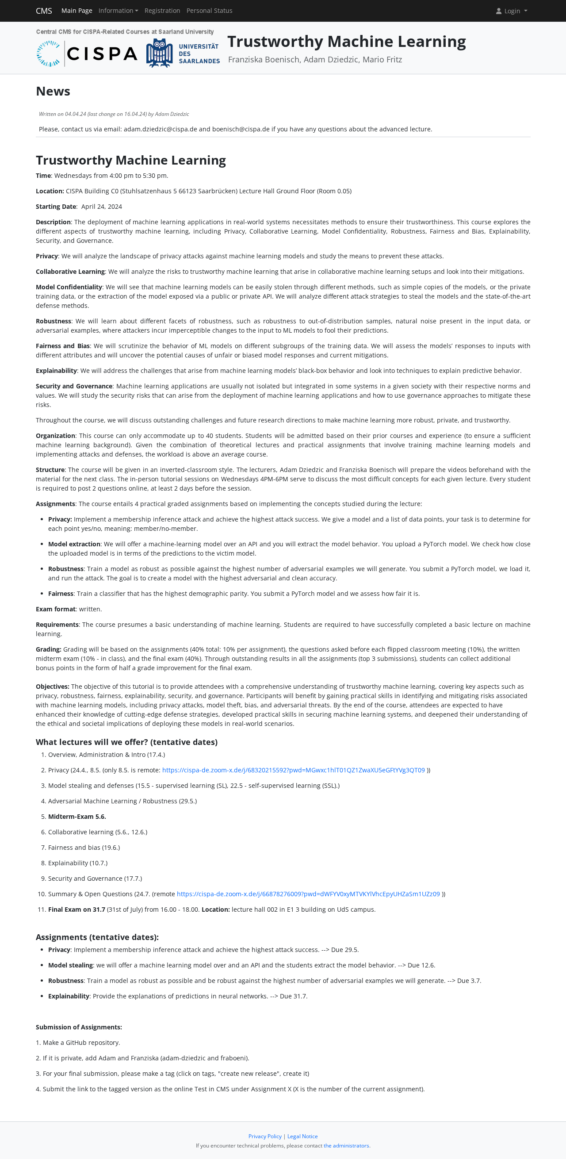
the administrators (346, 1145)
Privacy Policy (265, 1136)
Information (116, 10)
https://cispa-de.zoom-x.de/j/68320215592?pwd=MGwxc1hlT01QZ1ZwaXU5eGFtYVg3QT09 (293, 770)
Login (512, 11)
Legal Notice (302, 1136)
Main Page (76, 10)
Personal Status (210, 10)
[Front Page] (128, 47)
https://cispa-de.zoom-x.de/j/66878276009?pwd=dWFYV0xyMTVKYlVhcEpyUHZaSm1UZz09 (308, 894)
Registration (162, 10)
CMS (44, 10)
